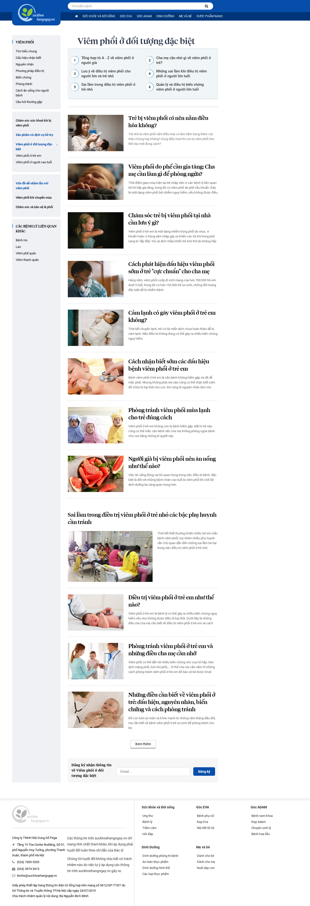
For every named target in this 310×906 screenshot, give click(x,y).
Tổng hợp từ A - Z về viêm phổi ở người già (107, 60)
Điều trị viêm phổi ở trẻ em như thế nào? (171, 601)
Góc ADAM (144, 16)
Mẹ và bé (185, 16)
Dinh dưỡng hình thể (156, 868)
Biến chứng (23, 77)
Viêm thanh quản (27, 260)
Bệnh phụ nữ (205, 816)
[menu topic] (57, 144)
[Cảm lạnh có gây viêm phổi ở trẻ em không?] (96, 328)
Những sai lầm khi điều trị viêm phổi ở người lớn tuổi (181, 73)
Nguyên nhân (25, 64)
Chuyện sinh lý (261, 828)
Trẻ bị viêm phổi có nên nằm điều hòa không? (168, 122)
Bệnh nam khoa (262, 816)
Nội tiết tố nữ (205, 828)
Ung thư (147, 816)
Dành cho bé (205, 856)
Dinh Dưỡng (165, 16)
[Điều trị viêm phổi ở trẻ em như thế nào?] (96, 612)
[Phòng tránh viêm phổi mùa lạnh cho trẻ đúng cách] (96, 425)
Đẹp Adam (258, 822)
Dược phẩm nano (210, 16)
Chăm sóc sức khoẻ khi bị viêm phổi (33, 123)
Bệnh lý (147, 822)
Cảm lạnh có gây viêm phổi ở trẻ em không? (172, 316)
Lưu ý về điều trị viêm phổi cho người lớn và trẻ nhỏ (106, 73)
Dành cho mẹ (206, 862)
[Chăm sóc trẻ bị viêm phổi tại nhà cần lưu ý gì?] (96, 230)
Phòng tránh (24, 84)
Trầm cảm (149, 828)
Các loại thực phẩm (155, 874)
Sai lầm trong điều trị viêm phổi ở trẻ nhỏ (108, 87)
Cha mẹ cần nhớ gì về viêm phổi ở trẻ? (183, 60)
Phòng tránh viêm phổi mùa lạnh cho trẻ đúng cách (169, 414)
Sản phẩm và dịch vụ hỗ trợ (34, 135)
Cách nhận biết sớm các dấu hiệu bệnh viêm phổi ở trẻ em (168, 365)
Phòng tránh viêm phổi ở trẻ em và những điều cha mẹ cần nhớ (170, 650)
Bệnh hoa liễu (260, 834)
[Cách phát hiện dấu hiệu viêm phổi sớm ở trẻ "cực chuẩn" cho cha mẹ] (96, 279)
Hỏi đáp (147, 834)
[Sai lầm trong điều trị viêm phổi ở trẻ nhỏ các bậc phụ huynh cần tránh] (110, 556)
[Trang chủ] (76, 16)
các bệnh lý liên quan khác (36, 229)
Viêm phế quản (26, 253)
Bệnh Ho (21, 240)
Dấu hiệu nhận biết (28, 58)
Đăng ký (204, 771)
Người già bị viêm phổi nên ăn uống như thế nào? (172, 462)
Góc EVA (126, 16)
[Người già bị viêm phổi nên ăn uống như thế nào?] (96, 474)
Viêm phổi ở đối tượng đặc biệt (34, 146)
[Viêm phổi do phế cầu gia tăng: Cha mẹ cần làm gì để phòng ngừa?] (96, 182)
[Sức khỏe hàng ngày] (36, 12)
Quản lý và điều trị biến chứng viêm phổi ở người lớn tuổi (180, 87)
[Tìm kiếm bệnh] (206, 6)
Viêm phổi (25, 42)
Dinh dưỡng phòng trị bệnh (160, 856)
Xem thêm (143, 744)
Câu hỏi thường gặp (29, 102)
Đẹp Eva (202, 822)
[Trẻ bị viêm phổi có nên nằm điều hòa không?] (96, 133)
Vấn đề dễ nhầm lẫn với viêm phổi (32, 185)
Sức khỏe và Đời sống (99, 16)
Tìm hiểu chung (26, 51)
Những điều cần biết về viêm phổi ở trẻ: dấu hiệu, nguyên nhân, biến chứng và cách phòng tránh (171, 702)
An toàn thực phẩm (155, 862)
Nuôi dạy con (206, 868)
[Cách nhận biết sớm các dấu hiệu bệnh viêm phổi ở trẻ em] (96, 376)
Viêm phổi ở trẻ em (28, 155)
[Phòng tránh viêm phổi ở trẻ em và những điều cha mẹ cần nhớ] (96, 661)
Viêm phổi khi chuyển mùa (34, 197)
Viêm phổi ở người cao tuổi (34, 162)
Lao (18, 247)
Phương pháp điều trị (30, 71)
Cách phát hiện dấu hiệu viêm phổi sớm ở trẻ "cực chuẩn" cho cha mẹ (171, 268)
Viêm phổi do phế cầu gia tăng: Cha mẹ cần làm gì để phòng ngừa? (171, 170)
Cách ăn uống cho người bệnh (32, 93)
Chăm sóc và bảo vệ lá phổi (34, 207)
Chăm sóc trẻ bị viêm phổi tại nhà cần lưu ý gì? (169, 219)
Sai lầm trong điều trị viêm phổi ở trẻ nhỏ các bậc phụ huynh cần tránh (142, 518)
